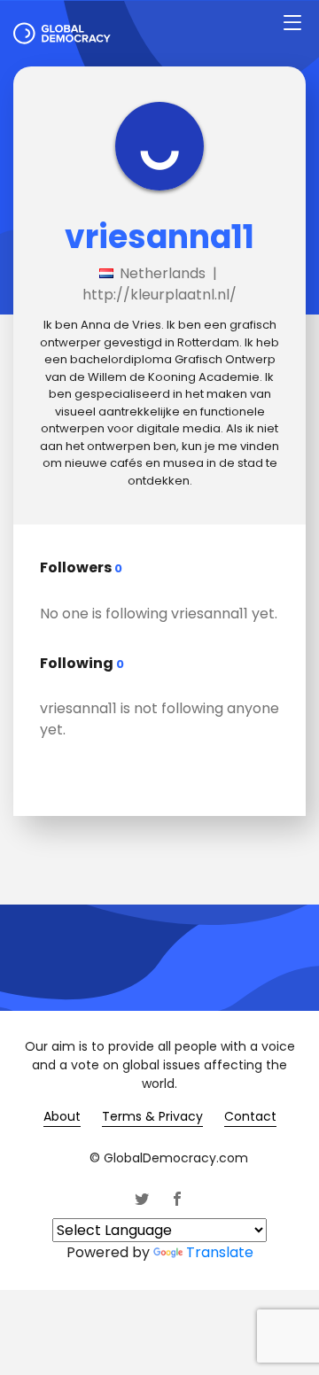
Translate (219, 1252)
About (62, 1116)
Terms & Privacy (152, 1116)
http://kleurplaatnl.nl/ (159, 294)
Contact (250, 1116)
